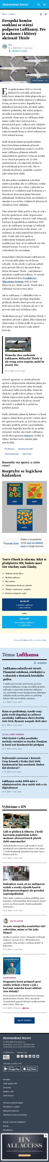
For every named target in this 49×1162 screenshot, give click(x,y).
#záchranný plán (12, 454)
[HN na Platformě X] (18, 1056)
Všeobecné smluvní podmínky (15, 1115)
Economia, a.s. (19, 1042)
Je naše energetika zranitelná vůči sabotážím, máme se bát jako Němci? (24, 929)
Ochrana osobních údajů (13, 1103)
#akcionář (26, 454)
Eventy (6, 1126)
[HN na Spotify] (34, 1056)
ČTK (10, 45)
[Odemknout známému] (45, 14)
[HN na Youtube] (37, 1056)
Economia (7, 1088)
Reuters (40, 80)
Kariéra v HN (8, 1092)
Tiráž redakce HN (10, 1084)
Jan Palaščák (16, 921)
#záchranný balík (25, 449)
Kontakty (6, 1080)
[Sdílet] (41, 14)
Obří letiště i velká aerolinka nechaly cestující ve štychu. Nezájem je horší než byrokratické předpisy (24, 741)
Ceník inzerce (8, 1096)
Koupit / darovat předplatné (14, 1122)
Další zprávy (24, 1020)
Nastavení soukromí (11, 1111)
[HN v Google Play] (12, 1068)
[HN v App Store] (30, 1068)
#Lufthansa (10, 449)
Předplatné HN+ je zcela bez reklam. (34, 640)
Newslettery (8, 1130)
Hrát (14, 501)
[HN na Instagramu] (26, 1056)
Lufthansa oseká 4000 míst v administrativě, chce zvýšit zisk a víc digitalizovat (24, 784)
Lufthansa (27, 655)
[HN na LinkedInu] (30, 1056)
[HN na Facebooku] (22, 1056)
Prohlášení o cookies (11, 1107)
